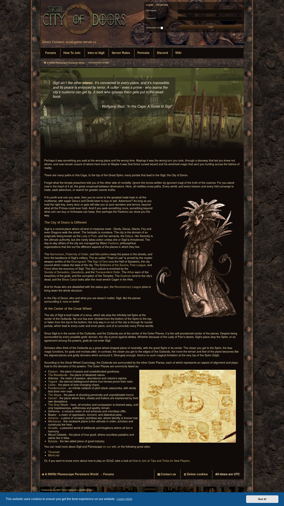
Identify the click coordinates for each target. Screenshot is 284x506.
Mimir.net (53, 455)
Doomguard (78, 261)
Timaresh (54, 452)
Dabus (129, 236)
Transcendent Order (107, 272)
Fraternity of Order (77, 254)
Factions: (113, 243)
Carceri (52, 398)
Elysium (53, 371)
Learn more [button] (124, 499)
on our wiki (109, 446)
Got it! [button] (262, 499)
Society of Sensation (57, 272)
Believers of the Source (114, 265)
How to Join (139, 461)
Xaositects (77, 272)
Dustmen (125, 276)
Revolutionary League (127, 287)
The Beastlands (57, 375)
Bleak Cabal (69, 279)
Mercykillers (102, 254)
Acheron (53, 418)
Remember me (153, 27)
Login (149, 5)
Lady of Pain (89, 236)
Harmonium (57, 254)
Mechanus (54, 421)
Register (162, 5)
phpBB (56, 490)
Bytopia (52, 441)
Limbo (52, 384)
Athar (130, 272)
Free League (138, 265)
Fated (47, 268)
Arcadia (53, 427)
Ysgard (52, 381)
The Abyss (54, 394)
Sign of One (100, 261)
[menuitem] (50, 53)
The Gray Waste (58, 404)
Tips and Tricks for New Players (170, 461)
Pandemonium (57, 388)
